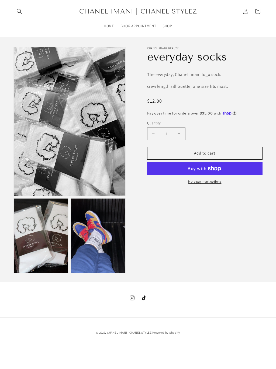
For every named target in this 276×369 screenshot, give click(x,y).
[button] (19, 11)
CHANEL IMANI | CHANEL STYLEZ (129, 332)
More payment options (204, 181)
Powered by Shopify (166, 332)
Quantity (154, 123)
